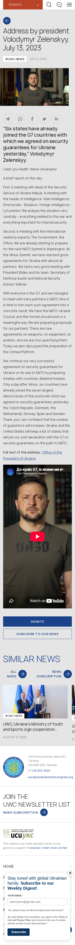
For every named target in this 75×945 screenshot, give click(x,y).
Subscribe (18, 932)
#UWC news (14, 59)
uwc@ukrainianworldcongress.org (50, 777)
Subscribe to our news (37, 634)
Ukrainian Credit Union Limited (48, 848)
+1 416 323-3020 (39, 771)
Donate (37, 622)
